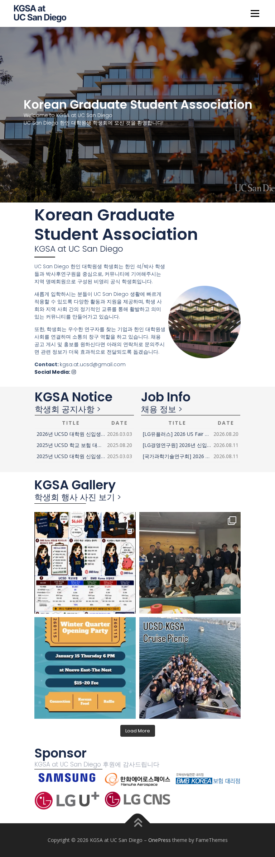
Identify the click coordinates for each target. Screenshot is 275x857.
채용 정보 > (161, 409)
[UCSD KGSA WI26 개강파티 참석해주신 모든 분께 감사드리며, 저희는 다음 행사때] (190, 563)
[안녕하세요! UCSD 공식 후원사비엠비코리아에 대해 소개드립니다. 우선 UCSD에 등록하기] (85, 563)
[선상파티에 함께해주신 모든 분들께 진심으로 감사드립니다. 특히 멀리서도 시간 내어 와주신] (190, 668)
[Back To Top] (137, 823)
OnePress (159, 840)
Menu (255, 13)
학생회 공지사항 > (68, 409)
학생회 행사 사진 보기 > (77, 497)
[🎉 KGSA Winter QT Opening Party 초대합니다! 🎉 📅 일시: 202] (85, 668)
